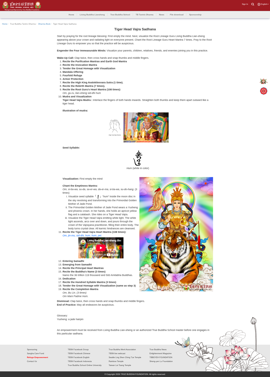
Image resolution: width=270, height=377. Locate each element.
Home (4, 24)
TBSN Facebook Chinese (79, 353)
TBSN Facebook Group (78, 349)
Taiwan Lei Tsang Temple (120, 365)
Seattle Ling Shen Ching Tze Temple (125, 357)
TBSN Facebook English (78, 357)
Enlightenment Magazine (160, 353)
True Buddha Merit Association (122, 349)
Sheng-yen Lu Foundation (161, 361)
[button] (92, 14)
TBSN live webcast (117, 353)
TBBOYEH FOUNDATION (160, 357)
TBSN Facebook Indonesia (80, 361)
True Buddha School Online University (85, 365)
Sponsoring (32, 349)
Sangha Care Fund (35, 353)
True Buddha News (157, 349)
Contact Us (32, 361)
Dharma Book (44, 24)
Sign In (245, 4)
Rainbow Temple (116, 361)
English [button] (264, 4)
